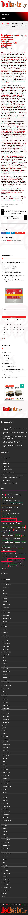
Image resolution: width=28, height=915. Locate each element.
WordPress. (8, 904)
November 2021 (6, 713)
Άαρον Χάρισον (8, 494)
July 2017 (5, 859)
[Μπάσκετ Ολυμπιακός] (12, 411)
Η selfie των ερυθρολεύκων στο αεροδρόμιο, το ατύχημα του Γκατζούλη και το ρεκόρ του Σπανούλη (14, 211)
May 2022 (5, 697)
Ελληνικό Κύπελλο (8, 363)
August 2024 (6, 621)
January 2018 (6, 842)
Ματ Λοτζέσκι (5, 545)
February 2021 (6, 739)
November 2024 (6, 613)
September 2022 (7, 685)
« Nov (3, 338)
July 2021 (5, 725)
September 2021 (7, 719)
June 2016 (5, 896)
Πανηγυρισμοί (7, 374)
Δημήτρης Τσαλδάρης (19, 530)
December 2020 (6, 744)
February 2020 (6, 772)
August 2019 (6, 789)
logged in (9, 240)
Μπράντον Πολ (14, 547)
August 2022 (6, 688)
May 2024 (5, 629)
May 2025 (5, 596)
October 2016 (6, 884)
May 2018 (5, 831)
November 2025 (6, 579)
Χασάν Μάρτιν (22, 566)
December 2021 (6, 711)
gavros (14, 48)
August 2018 (6, 823)
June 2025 (5, 593)
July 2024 (5, 624)
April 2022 (5, 699)
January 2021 (6, 741)
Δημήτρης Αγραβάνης (7, 530)
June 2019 (5, 795)
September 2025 (7, 584)
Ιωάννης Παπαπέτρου (9, 204)
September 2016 (7, 887)
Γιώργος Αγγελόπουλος (9, 520)
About (3, 18)
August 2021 (6, 722)
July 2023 (5, 657)
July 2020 (5, 758)
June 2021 (5, 727)
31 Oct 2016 (5, 48)
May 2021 (5, 730)
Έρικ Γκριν (10, 497)
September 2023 (7, 652)
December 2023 (6, 643)
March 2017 (5, 870)
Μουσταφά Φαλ (14, 545)
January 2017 (6, 876)
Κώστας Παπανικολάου (11, 538)
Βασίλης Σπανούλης (10, 507)
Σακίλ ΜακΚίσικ (7, 563)
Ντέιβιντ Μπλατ (15, 557)
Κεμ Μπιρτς (18, 535)
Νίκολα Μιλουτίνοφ (9, 553)
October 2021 (6, 716)
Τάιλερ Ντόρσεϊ (18, 563)
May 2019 (5, 798)
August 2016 (6, 890)
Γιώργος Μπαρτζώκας (12, 523)
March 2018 (5, 837)
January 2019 (6, 809)
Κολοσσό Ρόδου (5, 59)
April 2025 (5, 599)
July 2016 (5, 893)
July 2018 (5, 826)
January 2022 (6, 708)
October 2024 (6, 615)
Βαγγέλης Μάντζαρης (16, 504)
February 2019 (6, 806)
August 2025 (6, 587)
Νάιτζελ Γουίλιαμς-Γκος (8, 550)
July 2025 (5, 590)
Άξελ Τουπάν (4, 497)
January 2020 (6, 775)
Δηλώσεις (6, 355)
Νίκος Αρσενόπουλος (21, 553)
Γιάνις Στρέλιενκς (6, 510)
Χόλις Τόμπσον (4, 568)
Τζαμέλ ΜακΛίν (4, 566)
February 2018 (6, 840)
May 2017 (5, 865)
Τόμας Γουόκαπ (13, 566)
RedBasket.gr (5, 14)
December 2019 (6, 778)
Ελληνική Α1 (7, 23)
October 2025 (6, 582)
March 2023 (5, 669)
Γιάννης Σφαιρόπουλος (10, 513)
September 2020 (7, 753)
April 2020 (5, 767)
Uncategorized (7, 352)
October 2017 (6, 851)
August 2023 (6, 655)
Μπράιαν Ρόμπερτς (6, 547)
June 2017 (5, 862)
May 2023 (5, 663)
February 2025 (6, 604)
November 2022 (6, 680)
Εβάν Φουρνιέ (5, 532)
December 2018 (6, 812)
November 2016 (6, 882)
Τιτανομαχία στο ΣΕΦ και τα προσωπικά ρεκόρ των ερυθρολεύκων (14, 217)
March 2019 (5, 803)
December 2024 (6, 610)
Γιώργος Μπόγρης (5, 527)
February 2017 (6, 873)
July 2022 (5, 691)
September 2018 (7, 820)
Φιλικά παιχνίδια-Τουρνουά (11, 377)
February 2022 (6, 705)
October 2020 (6, 750)
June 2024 (5, 627)
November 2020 (6, 747)
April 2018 (5, 834)
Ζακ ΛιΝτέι (12, 532)
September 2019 (7, 786)
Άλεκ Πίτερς (17, 494)
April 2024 (5, 632)
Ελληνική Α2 (7, 360)
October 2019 (6, 784)
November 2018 (6, 814)
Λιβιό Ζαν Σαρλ (17, 542)
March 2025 (5, 601)
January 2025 (6, 607)
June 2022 (5, 694)
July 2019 (5, 792)
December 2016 (6, 879)
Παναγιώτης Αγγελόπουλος (16, 560)
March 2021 (5, 736)
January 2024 (6, 641)
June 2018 (5, 828)
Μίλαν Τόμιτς (23, 542)
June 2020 (5, 761)
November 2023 (6, 646)
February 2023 (6, 671)
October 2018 (6, 817)
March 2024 (5, 635)
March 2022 (5, 702)
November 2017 (6, 848)
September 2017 (7, 854)
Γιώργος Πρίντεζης (17, 527)
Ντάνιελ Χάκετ (5, 557)
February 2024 (6, 638)
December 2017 (6, 845)
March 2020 (5, 770)
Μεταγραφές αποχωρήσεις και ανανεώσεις (14, 369)
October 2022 (6, 683)
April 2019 (5, 800)
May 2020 (5, 764)
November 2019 (6, 781)
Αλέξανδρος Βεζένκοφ (11, 500)
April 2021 (5, 733)
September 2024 (7, 618)
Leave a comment (6, 203)
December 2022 (6, 677)
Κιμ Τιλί (23, 535)
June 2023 (5, 660)
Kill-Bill (3, 494)
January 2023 (6, 674)
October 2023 (6, 649)
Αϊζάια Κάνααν (5, 504)
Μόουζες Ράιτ (21, 547)
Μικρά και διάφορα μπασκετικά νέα (12, 372)
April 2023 (5, 666)
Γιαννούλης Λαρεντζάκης (9, 517)
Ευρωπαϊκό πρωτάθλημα (10, 366)
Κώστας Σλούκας (7, 542)
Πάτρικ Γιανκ (4, 559)
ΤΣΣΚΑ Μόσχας (5, 82)
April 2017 (5, 868)
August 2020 (6, 756)
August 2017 (6, 856)
